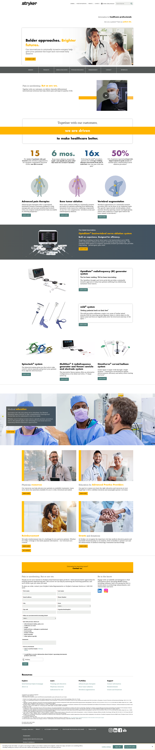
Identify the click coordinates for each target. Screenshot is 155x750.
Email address (26, 597)
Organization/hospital (63, 609)
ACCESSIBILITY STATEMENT (51, 729)
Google (26, 627)
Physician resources (57, 687)
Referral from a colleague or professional (36, 629)
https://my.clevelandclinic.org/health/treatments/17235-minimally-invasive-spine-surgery (86, 717)
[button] (106, 95)
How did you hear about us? (30, 621)
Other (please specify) (30, 636)
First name (25, 591)
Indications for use (56, 689)
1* (43, 163)
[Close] (152, 746)
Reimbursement (112, 687)
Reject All (117, 746)
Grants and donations (114, 689)
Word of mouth (28, 634)
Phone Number (61, 597)
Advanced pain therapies (87, 684)
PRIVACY (38, 729)
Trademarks (26, 736)
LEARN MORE (26, 215)
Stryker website (28, 632)
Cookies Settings (106, 746)
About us (25, 687)
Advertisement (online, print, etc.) (34, 624)
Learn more (83, 289)
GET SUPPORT (26, 550)
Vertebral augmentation (87, 689)
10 (104, 371)
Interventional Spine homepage (32, 684)
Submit (25, 664)
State (59, 603)
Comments (25, 639)
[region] (77, 746)
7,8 (85, 318)
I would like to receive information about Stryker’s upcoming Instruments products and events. (45, 655)
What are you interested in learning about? (35, 615)
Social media (28, 631)
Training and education (58, 684)
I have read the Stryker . (33, 649)
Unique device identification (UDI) (33, 739)
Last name (60, 591)
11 (37, 211)
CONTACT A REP (30, 59)
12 (116, 212)
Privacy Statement (28, 646)
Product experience (29, 742)
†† (87, 244)
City (23, 603)
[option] (77, 419)
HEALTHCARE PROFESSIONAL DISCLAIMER (73, 729)
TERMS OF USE (92, 729)
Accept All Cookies (130, 746)
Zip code (25, 609)
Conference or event (30, 625)
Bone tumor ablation (86, 687)
